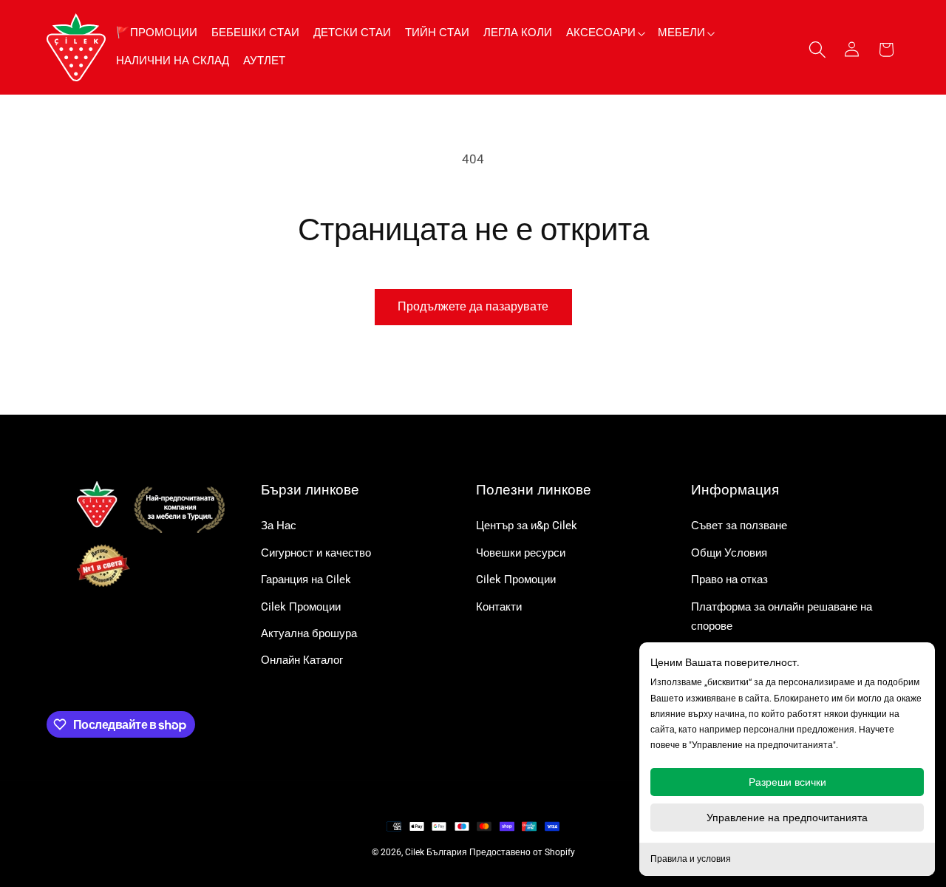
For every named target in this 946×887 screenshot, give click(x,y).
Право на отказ (729, 579)
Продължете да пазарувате (473, 306)
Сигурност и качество (316, 553)
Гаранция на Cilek (306, 579)
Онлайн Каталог (302, 660)
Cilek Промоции (301, 607)
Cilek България (436, 852)
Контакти (499, 607)
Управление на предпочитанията (787, 817)
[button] (605, 33)
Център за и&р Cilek (526, 525)
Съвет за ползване (739, 525)
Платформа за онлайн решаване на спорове (781, 616)
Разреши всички (787, 782)
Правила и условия (690, 859)
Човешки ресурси (520, 553)
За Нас (278, 525)
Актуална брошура (309, 633)
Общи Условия (729, 553)
